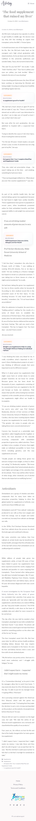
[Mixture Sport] (6, 3)
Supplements (7, 759)
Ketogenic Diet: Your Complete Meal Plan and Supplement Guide (17, 160)
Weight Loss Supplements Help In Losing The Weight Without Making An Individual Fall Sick (17, 348)
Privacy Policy (18, 784)
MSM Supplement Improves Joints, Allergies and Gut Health (16, 241)
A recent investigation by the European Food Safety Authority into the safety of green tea (18, 594)
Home (18, 781)
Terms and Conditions (18, 788)
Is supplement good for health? (14, 100)
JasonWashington (23, 21)
